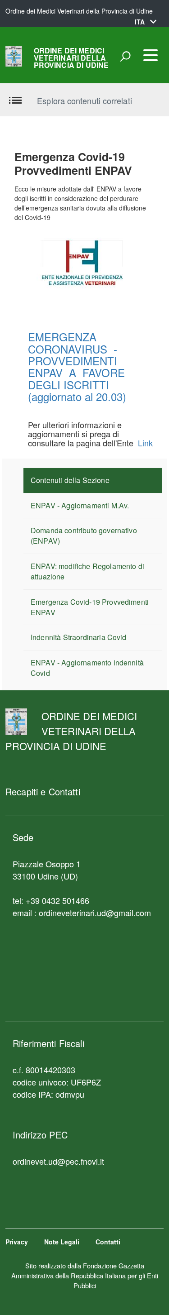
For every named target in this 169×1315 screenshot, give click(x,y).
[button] (146, 21)
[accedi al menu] (150, 55)
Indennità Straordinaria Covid (79, 637)
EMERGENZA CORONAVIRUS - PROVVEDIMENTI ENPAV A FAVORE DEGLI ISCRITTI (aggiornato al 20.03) (77, 366)
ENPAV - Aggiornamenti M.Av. (80, 505)
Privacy (16, 1241)
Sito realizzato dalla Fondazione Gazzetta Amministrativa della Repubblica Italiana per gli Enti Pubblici (84, 1275)
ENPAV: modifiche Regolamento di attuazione (87, 571)
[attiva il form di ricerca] (125, 56)
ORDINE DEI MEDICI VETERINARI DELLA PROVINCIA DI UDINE (71, 58)
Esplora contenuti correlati (84, 100)
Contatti (108, 1241)
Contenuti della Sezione (70, 480)
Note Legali (61, 1241)
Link (145, 443)
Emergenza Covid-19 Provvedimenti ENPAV (90, 607)
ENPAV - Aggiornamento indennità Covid (87, 667)
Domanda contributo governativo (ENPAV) (84, 535)
